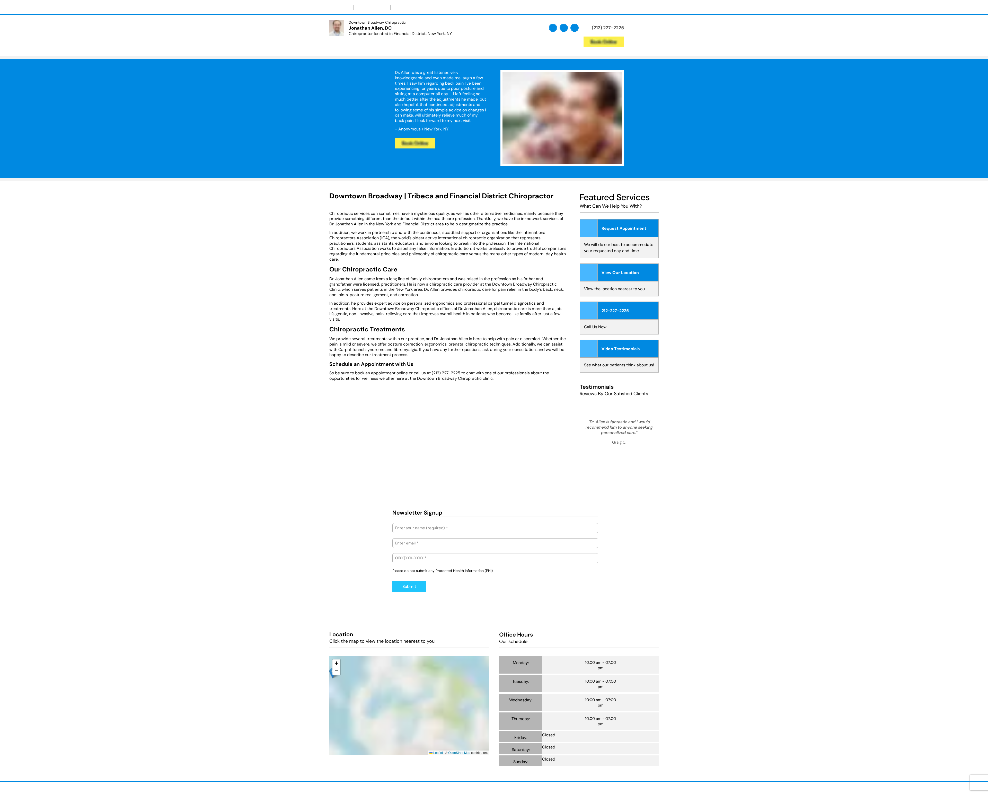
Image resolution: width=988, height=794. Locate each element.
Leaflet (438, 752)
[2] (562, 160)
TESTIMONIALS (563, 7)
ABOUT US (369, 7)
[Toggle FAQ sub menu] (502, 7)
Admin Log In (519, 787)
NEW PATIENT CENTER (452, 7)
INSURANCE (526, 7)
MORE (600, 7)
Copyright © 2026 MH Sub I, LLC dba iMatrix (471, 787)
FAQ (494, 7)
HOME (341, 7)
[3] (574, 160)
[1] (550, 160)
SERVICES (406, 7)
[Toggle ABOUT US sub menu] (383, 7)
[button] (337, 657)
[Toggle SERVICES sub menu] (419, 7)
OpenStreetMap (459, 752)
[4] (637, 486)
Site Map (541, 787)
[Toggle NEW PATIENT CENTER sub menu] (477, 7)
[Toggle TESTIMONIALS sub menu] (581, 7)
